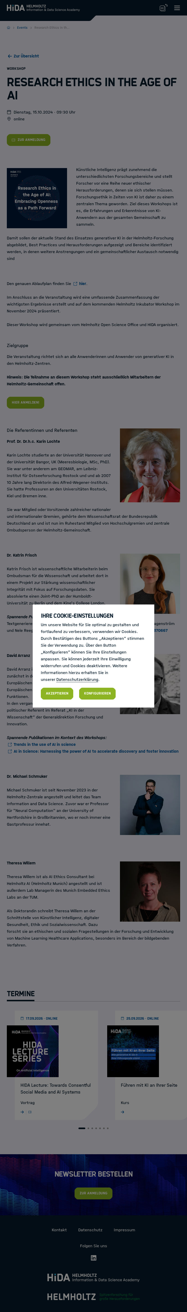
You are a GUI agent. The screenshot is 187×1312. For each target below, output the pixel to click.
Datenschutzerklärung (77, 679)
